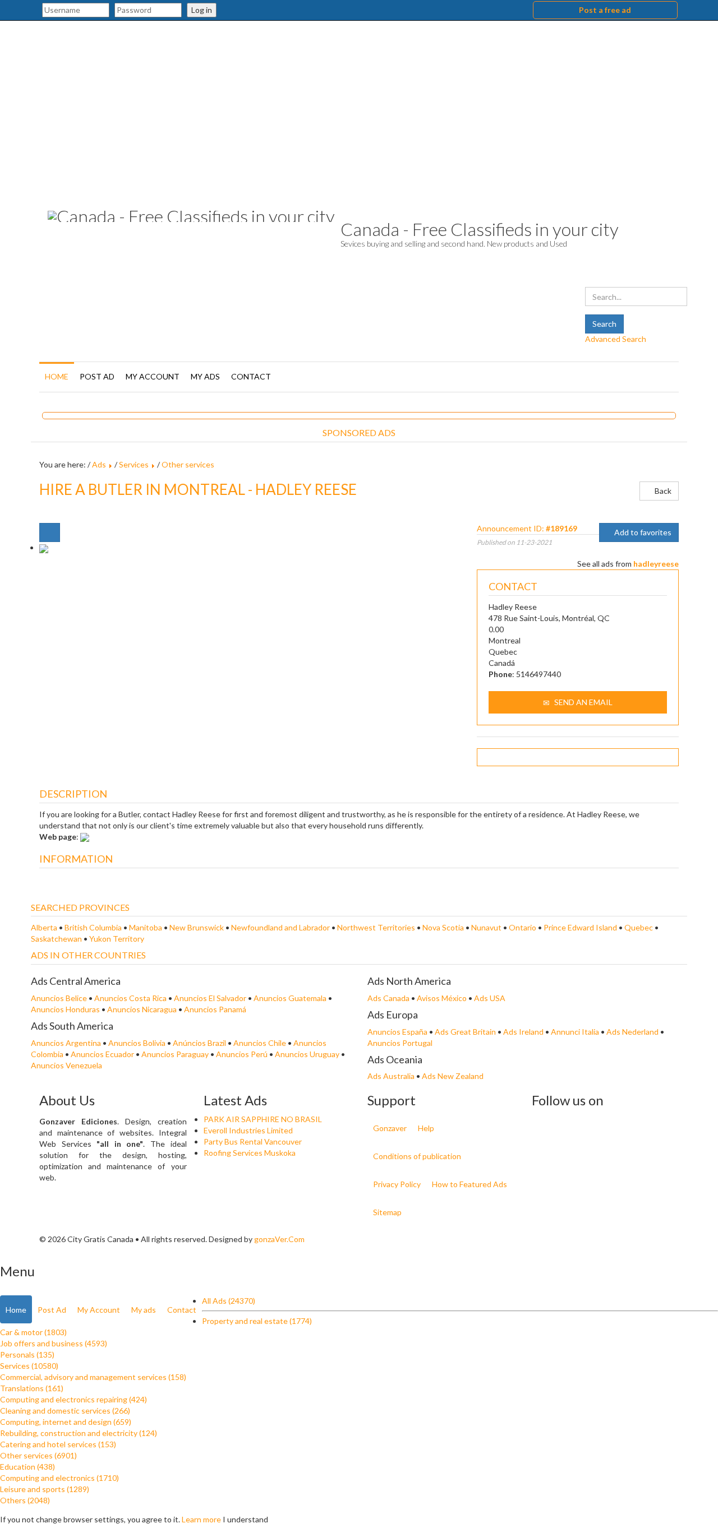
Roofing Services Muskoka (250, 1152)
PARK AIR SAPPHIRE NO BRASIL (263, 1119)
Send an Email (583, 702)
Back (662, 490)
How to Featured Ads (469, 1184)
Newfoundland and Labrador (280, 927)
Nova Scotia (443, 927)
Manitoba (145, 927)
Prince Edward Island (580, 927)
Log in (201, 10)
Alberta (44, 927)
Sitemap (387, 1212)
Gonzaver (390, 1128)
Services (134, 464)
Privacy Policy (397, 1184)
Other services (188, 464)
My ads (205, 376)
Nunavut (486, 927)
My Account (153, 376)
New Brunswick (196, 927)
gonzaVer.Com (279, 1239)
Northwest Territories (376, 927)
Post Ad (97, 376)
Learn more (201, 1519)
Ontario (522, 927)
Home (56, 376)
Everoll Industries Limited (248, 1130)
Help (426, 1128)
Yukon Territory (116, 938)
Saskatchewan (56, 938)
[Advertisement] (359, 104)
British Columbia (93, 927)
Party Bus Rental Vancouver (253, 1141)
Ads (99, 464)
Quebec (638, 927)
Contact (251, 376)
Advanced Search (615, 339)
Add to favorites (642, 532)
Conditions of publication (417, 1156)
